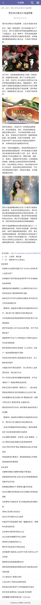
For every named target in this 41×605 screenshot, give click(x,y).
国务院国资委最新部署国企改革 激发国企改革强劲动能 (20, 569)
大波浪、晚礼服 (15, 256)
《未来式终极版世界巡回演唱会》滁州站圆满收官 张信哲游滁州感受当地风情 (19, 429)
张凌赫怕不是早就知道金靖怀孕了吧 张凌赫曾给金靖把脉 (20, 280)
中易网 (20, 2)
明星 (12, 8)
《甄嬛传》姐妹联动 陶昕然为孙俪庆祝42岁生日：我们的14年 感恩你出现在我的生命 (20, 310)
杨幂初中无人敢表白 (17, 259)
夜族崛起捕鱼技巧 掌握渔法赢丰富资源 (17, 486)
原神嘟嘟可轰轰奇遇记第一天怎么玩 (16, 597)
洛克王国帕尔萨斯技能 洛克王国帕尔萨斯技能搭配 (20, 494)
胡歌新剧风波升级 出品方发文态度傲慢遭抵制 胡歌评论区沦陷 (20, 479)
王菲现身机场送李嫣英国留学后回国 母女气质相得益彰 (20, 320)
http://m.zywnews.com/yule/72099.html (26, 253)
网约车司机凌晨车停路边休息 (13, 547)
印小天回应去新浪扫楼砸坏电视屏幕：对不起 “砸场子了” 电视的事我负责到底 (19, 380)
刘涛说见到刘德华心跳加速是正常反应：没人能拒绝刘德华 (19, 360)
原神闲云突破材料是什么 (11, 541)
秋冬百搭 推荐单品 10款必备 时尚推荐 (17, 592)
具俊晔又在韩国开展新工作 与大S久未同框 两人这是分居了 (20, 271)
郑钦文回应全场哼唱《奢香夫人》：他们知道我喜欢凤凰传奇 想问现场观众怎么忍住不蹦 (19, 389)
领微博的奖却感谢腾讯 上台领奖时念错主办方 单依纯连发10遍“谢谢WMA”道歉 (20, 290)
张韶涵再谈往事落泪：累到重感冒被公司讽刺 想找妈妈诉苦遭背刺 (19, 459)
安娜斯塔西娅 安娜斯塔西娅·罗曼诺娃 (16, 471)
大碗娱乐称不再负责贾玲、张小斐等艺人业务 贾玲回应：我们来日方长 (19, 370)
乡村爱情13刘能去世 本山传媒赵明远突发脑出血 (20, 504)
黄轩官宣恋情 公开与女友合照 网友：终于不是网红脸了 (20, 330)
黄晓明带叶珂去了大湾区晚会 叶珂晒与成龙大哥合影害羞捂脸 (20, 340)
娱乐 (7, 8)
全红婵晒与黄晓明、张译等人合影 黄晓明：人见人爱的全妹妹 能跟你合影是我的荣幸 (20, 439)
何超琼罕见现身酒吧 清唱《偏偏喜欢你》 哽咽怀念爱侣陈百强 (20, 524)
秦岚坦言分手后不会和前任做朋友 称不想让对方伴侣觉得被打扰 (20, 300)
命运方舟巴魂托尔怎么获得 (12, 516)
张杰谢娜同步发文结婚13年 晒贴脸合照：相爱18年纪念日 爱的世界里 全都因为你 (20, 399)
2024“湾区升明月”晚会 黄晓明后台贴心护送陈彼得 (19, 449)
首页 (2, 8)
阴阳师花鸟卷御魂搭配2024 (13, 562)
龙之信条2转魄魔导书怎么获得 (14, 536)
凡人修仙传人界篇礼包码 (11, 576)
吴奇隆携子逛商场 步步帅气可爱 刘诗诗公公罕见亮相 (20, 554)
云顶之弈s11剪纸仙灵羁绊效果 (14, 582)
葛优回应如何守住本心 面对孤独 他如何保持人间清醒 (20, 409)
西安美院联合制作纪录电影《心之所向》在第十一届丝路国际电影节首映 (19, 350)
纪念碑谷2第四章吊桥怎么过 (13, 531)
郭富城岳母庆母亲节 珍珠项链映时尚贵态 (18, 587)
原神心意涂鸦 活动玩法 (11, 511)
